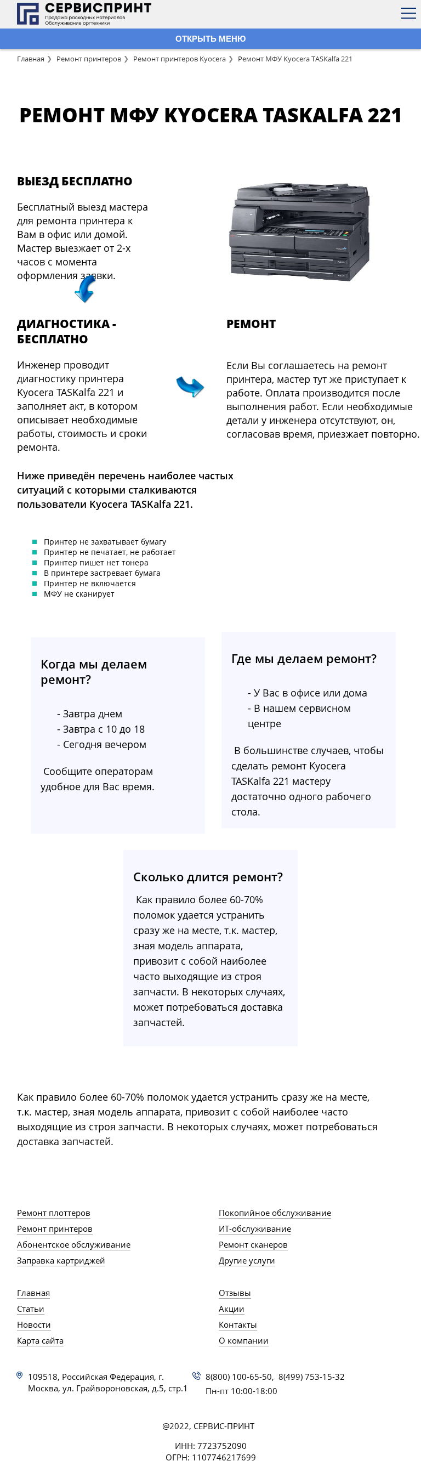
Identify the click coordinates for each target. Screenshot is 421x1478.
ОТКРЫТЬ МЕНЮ (210, 38)
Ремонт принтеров (88, 59)
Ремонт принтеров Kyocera (179, 59)
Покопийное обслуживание (275, 1212)
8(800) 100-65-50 (239, 1376)
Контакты (238, 1324)
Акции (231, 1308)
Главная (30, 59)
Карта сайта (40, 1340)
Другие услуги (247, 1260)
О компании (244, 1340)
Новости (34, 1324)
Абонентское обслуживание (73, 1244)
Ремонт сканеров (253, 1244)
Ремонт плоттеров (53, 1212)
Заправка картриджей (61, 1260)
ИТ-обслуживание (255, 1228)
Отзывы (235, 1292)
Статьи (30, 1308)
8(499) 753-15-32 (311, 1376)
